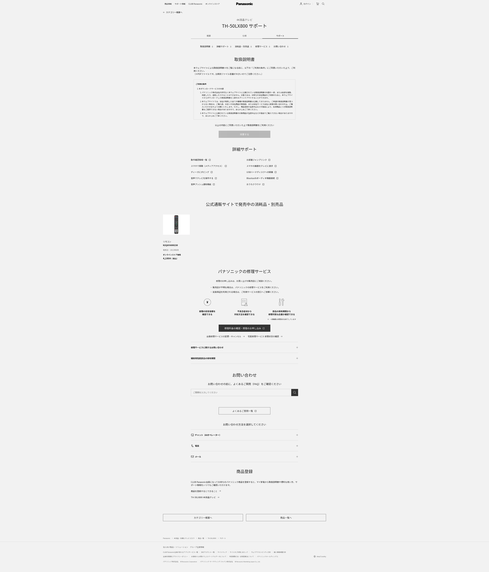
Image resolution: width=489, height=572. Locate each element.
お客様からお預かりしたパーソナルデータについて (208, 556)
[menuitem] (168, 4)
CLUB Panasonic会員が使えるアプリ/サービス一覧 (180, 552)
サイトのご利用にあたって (239, 552)
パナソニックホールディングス (267, 556)
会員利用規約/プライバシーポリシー (175, 556)
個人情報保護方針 (280, 552)
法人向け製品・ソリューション (175, 547)
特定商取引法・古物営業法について (241, 556)
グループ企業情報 (197, 547)
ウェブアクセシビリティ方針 (261, 552)
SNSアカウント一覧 (208, 552)
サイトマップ (222, 552)
